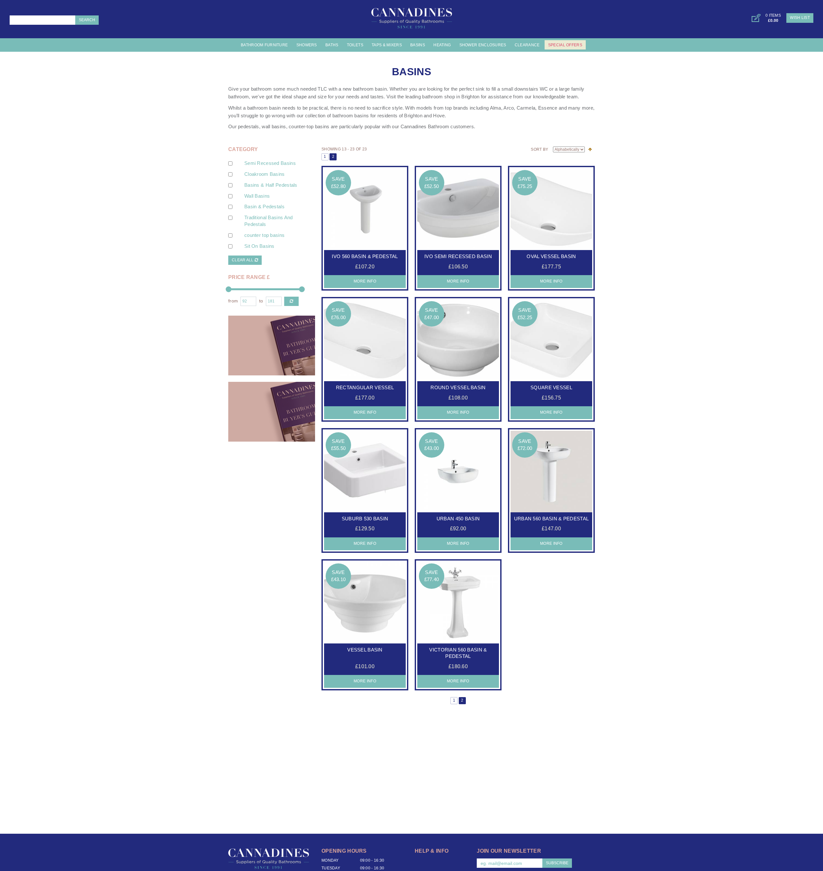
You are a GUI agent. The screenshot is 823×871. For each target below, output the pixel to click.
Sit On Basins (259, 246)
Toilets (355, 45)
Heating (442, 45)
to (261, 301)
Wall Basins (257, 196)
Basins (417, 45)
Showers (306, 45)
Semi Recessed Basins (270, 163)
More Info (365, 281)
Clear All (243, 260)
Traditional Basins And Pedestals (268, 221)
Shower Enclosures (482, 45)
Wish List (800, 17)
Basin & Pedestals (264, 206)
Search (87, 20)
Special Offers (565, 45)
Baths (331, 45)
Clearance (527, 45)
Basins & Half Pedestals (270, 185)
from (233, 301)
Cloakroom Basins (264, 174)
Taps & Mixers (387, 45)
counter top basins (264, 235)
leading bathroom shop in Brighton (442, 96)
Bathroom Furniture (264, 45)
